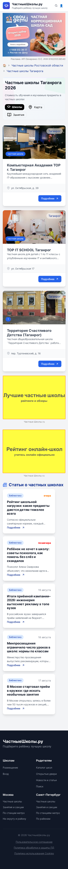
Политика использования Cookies (34, 853)
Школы (16, 107)
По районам (43, 818)
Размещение (10, 767)
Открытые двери (46, 773)
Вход (6, 773)
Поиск (39, 786)
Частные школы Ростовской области (37, 65)
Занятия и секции (13, 807)
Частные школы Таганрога (25, 71)
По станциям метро (48, 812)
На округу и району (14, 818)
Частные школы (12, 801)
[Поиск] (56, 5)
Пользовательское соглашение (34, 841)
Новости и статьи (46, 780)
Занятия (17, 115)
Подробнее (47, 198)
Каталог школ (44, 767)
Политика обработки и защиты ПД (34, 847)
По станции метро (14, 812)
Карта (37, 107)
